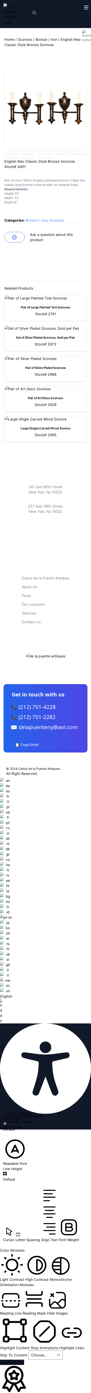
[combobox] (6, 900)
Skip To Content (14, 1355)
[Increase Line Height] (5, 1173)
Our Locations (33, 604)
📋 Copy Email (27, 744)
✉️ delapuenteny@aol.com (44, 727)
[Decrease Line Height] (5, 1185)
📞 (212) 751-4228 (33, 706)
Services (29, 613)
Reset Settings (12, 1362)
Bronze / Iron (46, 39)
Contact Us (31, 622)
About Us (29, 587)
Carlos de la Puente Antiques (45, 578)
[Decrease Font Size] (5, 1135)
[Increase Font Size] (5, 1123)
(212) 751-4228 (45, 517)
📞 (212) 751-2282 (33, 717)
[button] (15, 1151)
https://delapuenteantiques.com (46, 525)
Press (26, 595)
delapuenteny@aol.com (45, 532)
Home (9, 39)
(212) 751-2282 (45, 497)
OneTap (27, 1121)
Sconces (25, 39)
